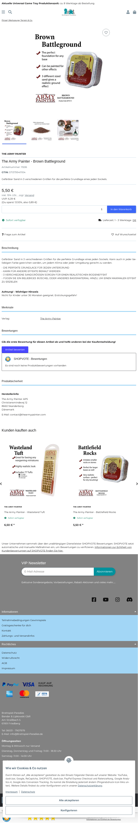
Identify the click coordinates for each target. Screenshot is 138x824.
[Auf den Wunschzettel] (106, 32)
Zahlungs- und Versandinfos (18, 635)
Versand (29, 195)
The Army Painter (50, 318)
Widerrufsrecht (11, 657)
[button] (128, 12)
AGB (4, 663)
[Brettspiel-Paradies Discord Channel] (129, 600)
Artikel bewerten (15, 349)
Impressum (12, 791)
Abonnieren (105, 571)
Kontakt (6, 630)
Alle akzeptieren (69, 800)
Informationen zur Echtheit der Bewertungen (103, 819)
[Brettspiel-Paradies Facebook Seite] (94, 600)
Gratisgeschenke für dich (16, 625)
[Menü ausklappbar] (3, 12)
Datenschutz (28, 791)
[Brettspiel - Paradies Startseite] (69, 12)
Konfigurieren (69, 810)
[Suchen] (10, 12)
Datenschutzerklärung (90, 785)
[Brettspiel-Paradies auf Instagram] (117, 600)
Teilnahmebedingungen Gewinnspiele (24, 620)
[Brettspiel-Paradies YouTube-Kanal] (106, 600)
